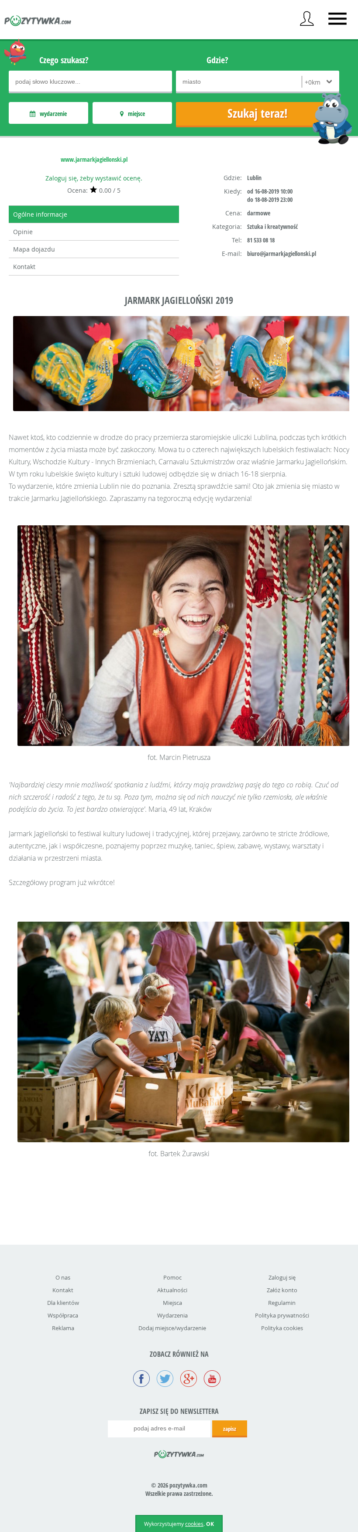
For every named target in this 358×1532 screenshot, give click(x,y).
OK (210, 1524)
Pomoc (172, 1277)
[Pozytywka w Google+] (188, 1379)
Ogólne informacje (40, 214)
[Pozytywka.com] (179, 1453)
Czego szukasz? (64, 60)
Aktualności (172, 1290)
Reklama (63, 1328)
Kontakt (24, 266)
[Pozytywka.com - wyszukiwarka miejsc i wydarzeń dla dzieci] (38, 22)
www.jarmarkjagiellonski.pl (94, 159)
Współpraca (63, 1315)
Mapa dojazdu (34, 249)
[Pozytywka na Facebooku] (141, 1379)
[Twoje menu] (307, 18)
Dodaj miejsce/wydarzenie (172, 1328)
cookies (194, 1523)
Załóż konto (282, 1290)
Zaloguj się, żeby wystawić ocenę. (93, 178)
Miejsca (172, 1303)
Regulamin (282, 1303)
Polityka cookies (282, 1328)
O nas (62, 1277)
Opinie (23, 232)
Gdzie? (217, 60)
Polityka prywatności (282, 1315)
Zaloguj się (282, 1277)
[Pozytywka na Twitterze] (165, 1379)
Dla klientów (63, 1303)
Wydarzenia (172, 1315)
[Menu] (337, 18)
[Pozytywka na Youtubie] (212, 1379)
